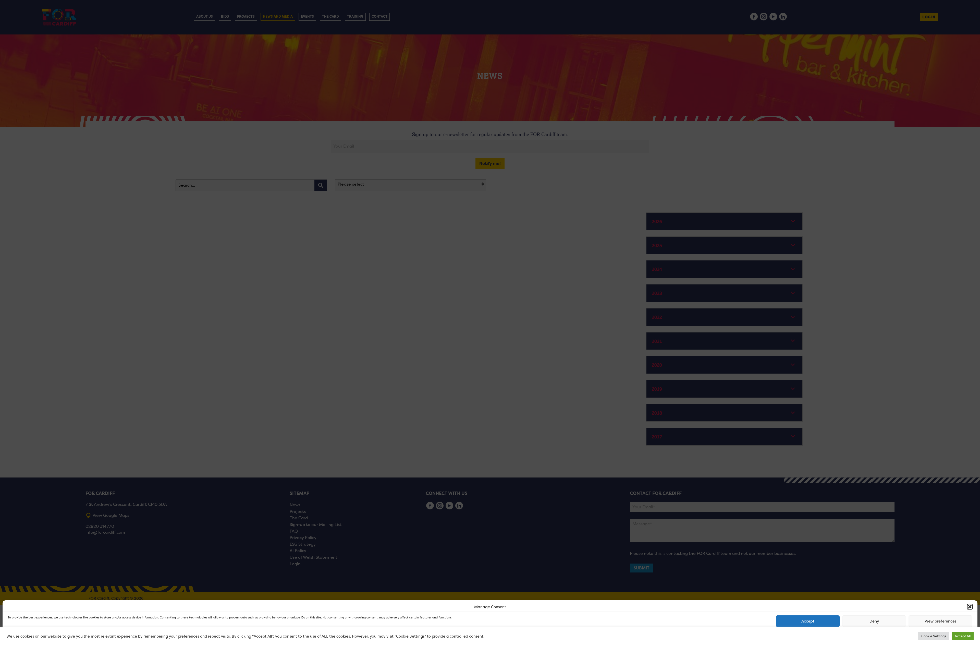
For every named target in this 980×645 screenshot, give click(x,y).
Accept (807, 621)
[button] (969, 606)
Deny (874, 621)
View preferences (941, 621)
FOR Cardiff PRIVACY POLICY (27, 636)
